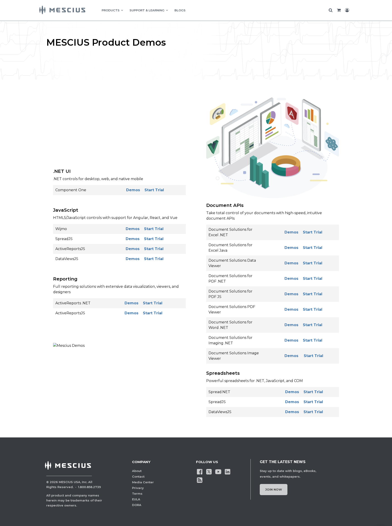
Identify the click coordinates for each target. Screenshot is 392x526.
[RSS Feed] (199, 480)
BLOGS (180, 10)
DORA (136, 505)
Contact (138, 476)
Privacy (138, 488)
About (137, 471)
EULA (136, 499)
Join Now (273, 489)
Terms (137, 493)
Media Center (143, 482)
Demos (133, 190)
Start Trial (154, 190)
